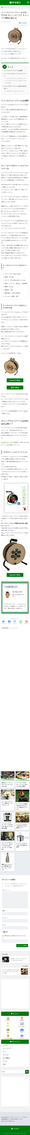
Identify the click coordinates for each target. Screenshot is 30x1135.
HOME (16, 1129)
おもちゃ (22, 1038)
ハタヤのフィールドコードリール (15, 91)
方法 (4, 1064)
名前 (4, 910)
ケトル (5, 1045)
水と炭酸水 (6, 1058)
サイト (4, 925)
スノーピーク (14, 628)
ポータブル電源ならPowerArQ (18, 129)
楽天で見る (15, 387)
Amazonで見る (15, 380)
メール (5, 918)
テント (5, 1051)
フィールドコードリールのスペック (15, 78)
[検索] (27, 1072)
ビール (5, 1061)
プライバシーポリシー (7, 1121)
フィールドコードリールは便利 (13, 70)
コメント (5, 890)
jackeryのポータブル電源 (9, 442)
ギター (8, 1026)
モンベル (5, 1055)
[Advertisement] (15, 701)
